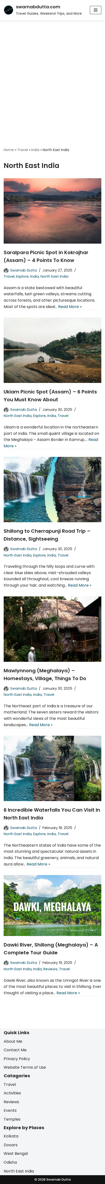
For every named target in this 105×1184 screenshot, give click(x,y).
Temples (12, 1119)
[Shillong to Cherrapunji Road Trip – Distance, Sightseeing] (52, 489)
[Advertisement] (52, 77)
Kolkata (11, 1136)
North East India (54, 276)
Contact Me (15, 1050)
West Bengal (16, 1153)
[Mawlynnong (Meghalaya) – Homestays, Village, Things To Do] (52, 629)
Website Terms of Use (25, 1067)
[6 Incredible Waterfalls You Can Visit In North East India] (52, 768)
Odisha (10, 1162)
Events (10, 1110)
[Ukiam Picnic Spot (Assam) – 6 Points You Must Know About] (52, 350)
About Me (13, 1041)
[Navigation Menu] (95, 10)
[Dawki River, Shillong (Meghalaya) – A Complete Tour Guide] (52, 905)
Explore (22, 276)
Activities (12, 1093)
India (35, 149)
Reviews (50, 969)
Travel (22, 149)
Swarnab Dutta (23, 270)
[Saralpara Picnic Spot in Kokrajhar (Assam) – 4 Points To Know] (52, 211)
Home (9, 149)
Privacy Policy (17, 1058)
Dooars (11, 1145)
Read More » (70, 306)
